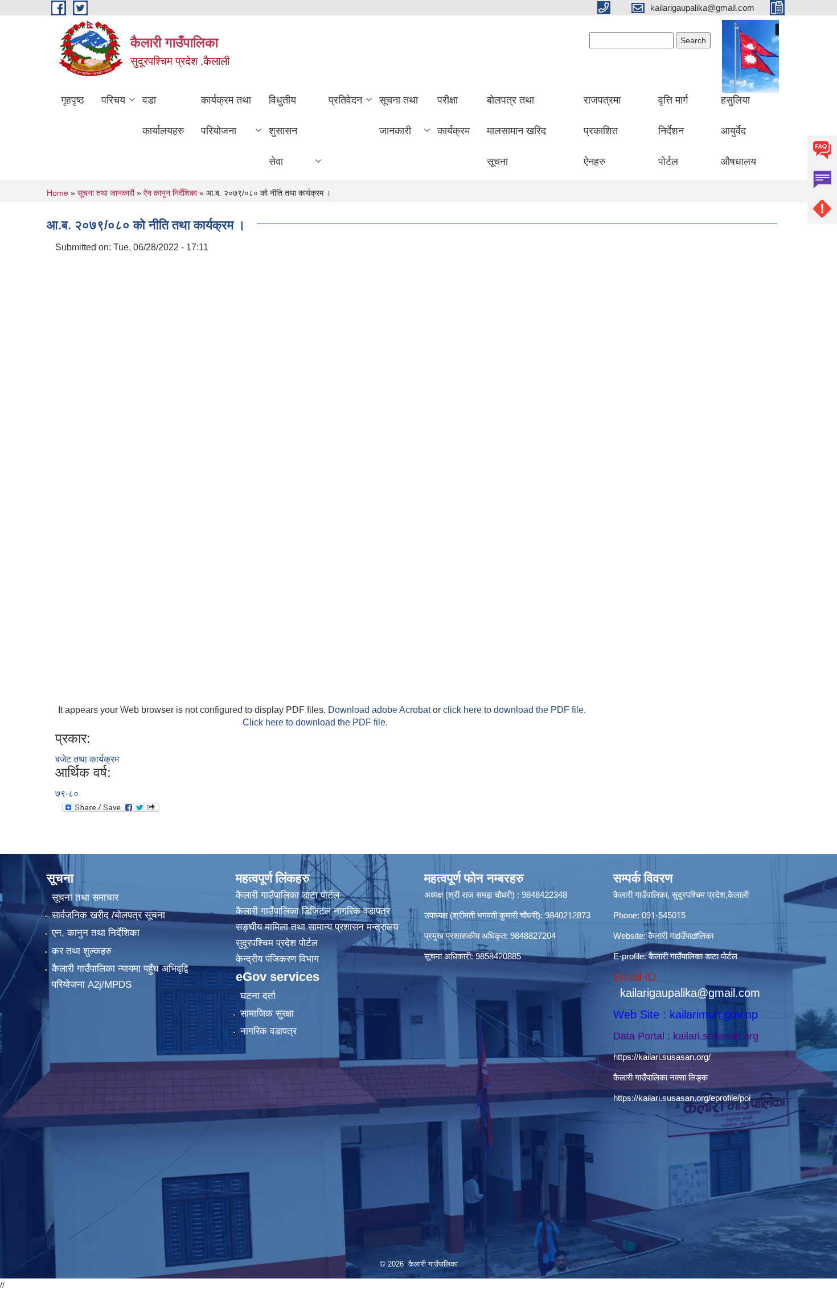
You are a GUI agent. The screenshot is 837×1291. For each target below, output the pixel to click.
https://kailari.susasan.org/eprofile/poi (681, 1098)
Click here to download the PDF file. (315, 722)
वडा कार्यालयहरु (163, 115)
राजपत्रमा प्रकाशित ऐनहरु (602, 130)
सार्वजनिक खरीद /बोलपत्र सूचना (108, 915)
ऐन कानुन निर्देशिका (170, 192)
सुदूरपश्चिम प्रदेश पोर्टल (277, 943)
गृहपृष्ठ (72, 100)
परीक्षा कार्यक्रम (453, 115)
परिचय (113, 100)
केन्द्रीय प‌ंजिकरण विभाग (277, 959)
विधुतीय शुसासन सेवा (283, 130)
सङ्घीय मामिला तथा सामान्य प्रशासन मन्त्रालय (317, 927)
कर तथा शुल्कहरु (82, 951)
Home (57, 192)
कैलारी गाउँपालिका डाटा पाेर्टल (287, 895)
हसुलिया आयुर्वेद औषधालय (738, 130)
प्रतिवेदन (345, 100)
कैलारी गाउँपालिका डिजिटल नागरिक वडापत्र (313, 911)
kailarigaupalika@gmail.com (690, 993)
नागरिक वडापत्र (268, 1031)
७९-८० (67, 793)
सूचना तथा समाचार (85, 897)
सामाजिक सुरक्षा (267, 1013)
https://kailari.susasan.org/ (662, 1057)
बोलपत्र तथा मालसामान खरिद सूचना (516, 130)
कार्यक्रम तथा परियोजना (226, 115)
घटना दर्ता (258, 996)
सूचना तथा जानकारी (398, 115)
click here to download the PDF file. (514, 710)
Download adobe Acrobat (380, 710)
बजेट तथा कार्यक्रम (87, 759)
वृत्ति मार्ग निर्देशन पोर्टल (673, 130)
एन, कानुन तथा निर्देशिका (96, 932)
